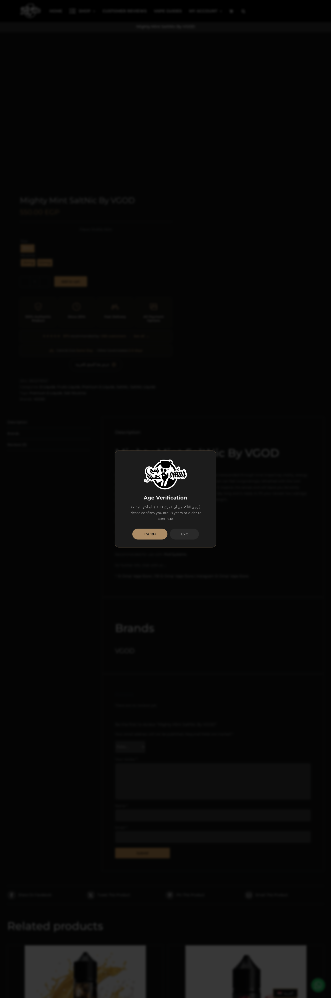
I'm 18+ (149, 534)
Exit (184, 534)
